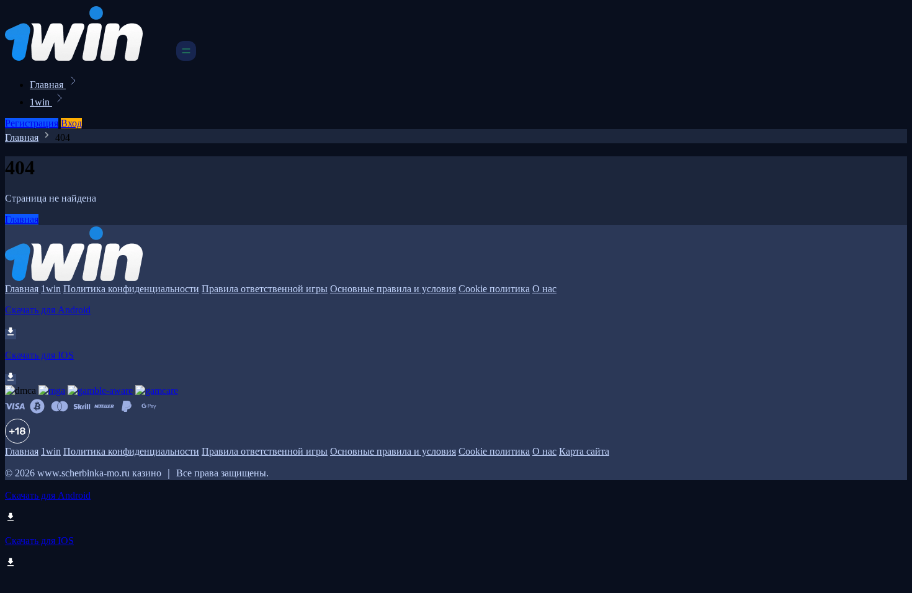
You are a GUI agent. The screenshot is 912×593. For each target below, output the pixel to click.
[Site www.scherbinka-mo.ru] (89, 57)
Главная (48, 84)
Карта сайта (584, 451)
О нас (544, 288)
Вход (71, 123)
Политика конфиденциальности (131, 288)
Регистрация (31, 123)
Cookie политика (494, 288)
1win (41, 102)
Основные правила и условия (393, 288)
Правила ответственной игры (265, 288)
